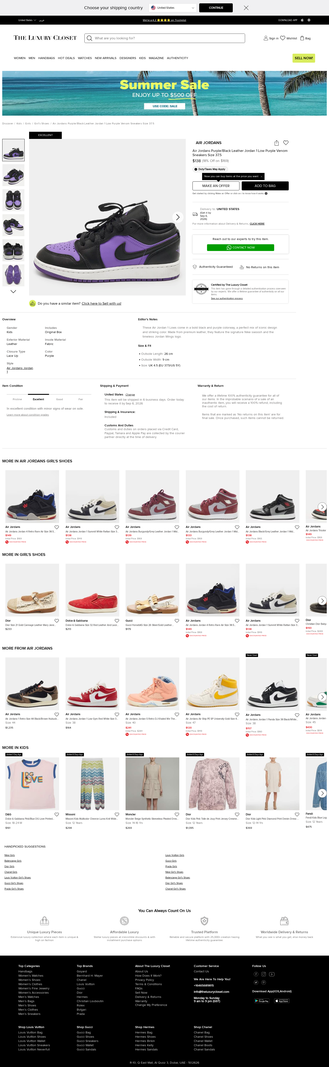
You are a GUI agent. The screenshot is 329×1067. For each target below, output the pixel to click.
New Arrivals (105, 58)
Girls (28, 123)
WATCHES (85, 58)
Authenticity (177, 58)
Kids (142, 58)
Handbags (46, 58)
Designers (128, 58)
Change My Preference (151, 1005)
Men (32, 58)
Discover (7, 123)
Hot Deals (66, 58)
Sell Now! (304, 58)
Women (20, 58)
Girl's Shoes (41, 123)
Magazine (156, 58)
